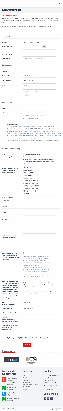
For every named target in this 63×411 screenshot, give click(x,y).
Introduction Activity (13, 398)
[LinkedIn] (48, 398)
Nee (29, 302)
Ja (25, 302)
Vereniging (26, 378)
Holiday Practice (12, 378)
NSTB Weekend (11, 393)
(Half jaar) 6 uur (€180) (31, 188)
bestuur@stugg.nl (51, 386)
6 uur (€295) (28, 175)
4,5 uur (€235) (28, 173)
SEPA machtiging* (12, 124)
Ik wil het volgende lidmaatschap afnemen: (9, 156)
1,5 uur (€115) (28, 167)
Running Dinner (11, 387)
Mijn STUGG (26, 387)
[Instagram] (51, 398)
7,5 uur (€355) (28, 178)
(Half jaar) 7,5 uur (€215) (31, 191)
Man (25, 42)
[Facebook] (45, 398)
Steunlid (26, 164)
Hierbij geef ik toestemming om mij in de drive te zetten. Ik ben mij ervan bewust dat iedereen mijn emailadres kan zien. (38, 285)
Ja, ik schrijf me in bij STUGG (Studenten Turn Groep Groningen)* (27, 338)
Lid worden (26, 382)
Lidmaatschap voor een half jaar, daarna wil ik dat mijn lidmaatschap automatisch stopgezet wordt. (38, 160)
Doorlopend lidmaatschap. (32, 154)
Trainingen (26, 380)
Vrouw (31, 42)
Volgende (27, 344)
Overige (38, 42)
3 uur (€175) (28, 170)
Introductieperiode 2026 (30, 385)
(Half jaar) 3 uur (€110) (31, 183)
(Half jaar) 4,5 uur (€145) (31, 186)
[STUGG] (6, 4)
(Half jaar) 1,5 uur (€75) (31, 180)
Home (24, 376)
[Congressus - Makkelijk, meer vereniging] (56, 409)
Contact (25, 389)
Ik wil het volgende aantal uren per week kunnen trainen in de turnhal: (10, 170)
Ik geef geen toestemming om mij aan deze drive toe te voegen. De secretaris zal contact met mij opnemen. (39, 294)
